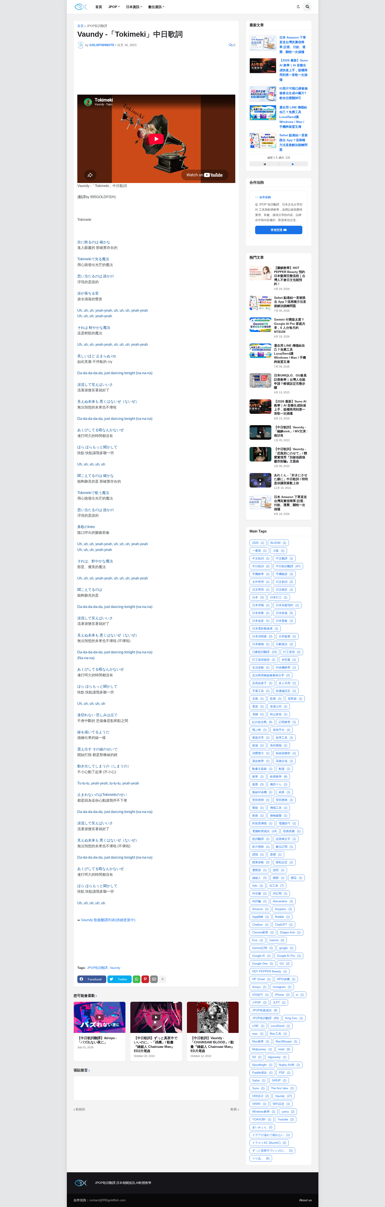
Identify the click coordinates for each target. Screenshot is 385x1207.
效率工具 (284, 737)
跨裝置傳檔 (262, 823)
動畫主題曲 (262, 768)
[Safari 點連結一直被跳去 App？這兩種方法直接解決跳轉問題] (260, 303)
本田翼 (289, 659)
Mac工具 (278, 1033)
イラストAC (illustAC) (269, 1142)
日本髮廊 (287, 636)
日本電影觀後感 (265, 628)
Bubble (282, 916)
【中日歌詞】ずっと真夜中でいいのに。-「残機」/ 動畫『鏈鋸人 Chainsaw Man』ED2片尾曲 (155, 1044)
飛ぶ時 (259, 730)
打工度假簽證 (263, 659)
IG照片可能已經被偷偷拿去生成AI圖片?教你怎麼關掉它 (293, 93)
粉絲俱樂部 (286, 753)
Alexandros (283, 901)
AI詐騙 (259, 901)
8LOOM (278, 543)
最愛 (258, 784)
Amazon (260, 909)
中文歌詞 (260, 558)
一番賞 (259, 550)
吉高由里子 (262, 683)
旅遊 (258, 745)
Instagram (282, 987)
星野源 (295, 698)
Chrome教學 (263, 932)
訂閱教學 (287, 722)
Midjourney (262, 1049)
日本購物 (260, 644)
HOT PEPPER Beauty (269, 971)
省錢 (258, 714)
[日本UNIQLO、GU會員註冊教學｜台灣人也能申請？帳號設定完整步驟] (260, 380)
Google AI (261, 955)
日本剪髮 (284, 620)
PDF (284, 1072)
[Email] (154, 979)
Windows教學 (263, 1111)
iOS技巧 (260, 994)
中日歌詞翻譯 (288, 566)
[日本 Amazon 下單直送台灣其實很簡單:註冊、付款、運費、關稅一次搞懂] (260, 502)
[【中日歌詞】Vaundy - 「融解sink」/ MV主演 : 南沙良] (260, 432)
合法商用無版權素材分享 (271, 675)
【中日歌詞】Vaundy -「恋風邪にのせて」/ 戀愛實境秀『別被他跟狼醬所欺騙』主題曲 (290, 455)
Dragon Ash (290, 932)
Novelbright (262, 1065)
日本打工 (278, 597)
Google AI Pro (289, 955)
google (286, 948)
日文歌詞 (284, 581)
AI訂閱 (280, 893)
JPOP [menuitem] (112, 7)
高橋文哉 (284, 761)
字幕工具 (260, 691)
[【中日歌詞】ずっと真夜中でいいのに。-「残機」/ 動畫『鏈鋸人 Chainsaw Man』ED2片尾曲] (156, 1017)
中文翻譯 (284, 558)
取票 (275, 698)
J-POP (259, 1002)
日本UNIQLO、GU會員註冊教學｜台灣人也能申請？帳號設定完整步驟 (290, 381)
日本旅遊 (284, 613)
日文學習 (260, 589)
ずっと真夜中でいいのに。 (272, 1150)
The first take (282, 1088)
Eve (257, 940)
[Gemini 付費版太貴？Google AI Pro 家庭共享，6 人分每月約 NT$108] (260, 324)
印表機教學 (286, 667)
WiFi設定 (281, 1103)
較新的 (80, 1109)
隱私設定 (284, 862)
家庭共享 (260, 737)
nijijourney (277, 1057)
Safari (258, 1080)
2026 (258, 543)
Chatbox (260, 924)
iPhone (282, 994)
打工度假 (291, 652)
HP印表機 (286, 979)
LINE (258, 1026)
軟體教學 (278, 776)
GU (284, 963)
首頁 (80, 25)
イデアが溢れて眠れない (271, 1135)
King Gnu (294, 1018)
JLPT (279, 1002)
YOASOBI (261, 1119)
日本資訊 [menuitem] (132, 7)
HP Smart (261, 979)
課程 (258, 854)
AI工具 (276, 885)
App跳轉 (260, 916)
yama (288, 1111)
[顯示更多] (162, 979)
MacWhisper (286, 1041)
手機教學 (260, 574)
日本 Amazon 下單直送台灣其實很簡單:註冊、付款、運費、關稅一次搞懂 (290, 503)
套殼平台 (281, 730)
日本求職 (260, 605)
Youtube (286, 1119)
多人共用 (287, 683)
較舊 (234, 1109)
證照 (278, 870)
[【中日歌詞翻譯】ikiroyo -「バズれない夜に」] (99, 1017)
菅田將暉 (284, 800)
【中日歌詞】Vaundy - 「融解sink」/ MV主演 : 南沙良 (291, 431)
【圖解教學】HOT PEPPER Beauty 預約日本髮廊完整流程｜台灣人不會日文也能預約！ (289, 276)
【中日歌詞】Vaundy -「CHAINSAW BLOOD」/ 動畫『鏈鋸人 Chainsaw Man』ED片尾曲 (212, 1044)
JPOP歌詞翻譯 (97, 25)
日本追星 (260, 620)
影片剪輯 (260, 846)
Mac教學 (260, 1041)
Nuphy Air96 (289, 1065)
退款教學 (260, 761)
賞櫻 (275, 854)
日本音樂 (260, 613)
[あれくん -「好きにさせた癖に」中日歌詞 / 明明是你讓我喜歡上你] (260, 480)
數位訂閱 (284, 846)
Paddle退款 (262, 1072)
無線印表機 (262, 792)
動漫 (284, 768)
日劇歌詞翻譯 (264, 652)
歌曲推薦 (291, 831)
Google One (262, 963)
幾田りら (278, 784)
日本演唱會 (262, 636)
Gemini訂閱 (262, 948)
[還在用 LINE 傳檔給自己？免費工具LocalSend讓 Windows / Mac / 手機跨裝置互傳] (260, 350)
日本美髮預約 (287, 605)
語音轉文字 (286, 839)
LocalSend (280, 1026)
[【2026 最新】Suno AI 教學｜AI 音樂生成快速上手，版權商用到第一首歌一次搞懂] (260, 406)
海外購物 (278, 745)
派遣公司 (278, 706)
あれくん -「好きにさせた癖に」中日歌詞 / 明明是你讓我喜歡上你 (291, 479)
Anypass (283, 909)
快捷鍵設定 (286, 691)
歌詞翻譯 (260, 839)
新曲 (258, 815)
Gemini (276, 940)
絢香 (284, 792)
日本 (258, 597)
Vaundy (115, 967)
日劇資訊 (284, 644)
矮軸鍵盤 (278, 815)
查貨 (258, 706)
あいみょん (262, 1127)
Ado (257, 885)
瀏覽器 (259, 870)
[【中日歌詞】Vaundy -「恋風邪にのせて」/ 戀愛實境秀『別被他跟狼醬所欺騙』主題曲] (260, 454)
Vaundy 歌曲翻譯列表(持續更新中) (108, 920)
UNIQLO (260, 1096)
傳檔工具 (278, 807)
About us (305, 1200)
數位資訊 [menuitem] (155, 7)
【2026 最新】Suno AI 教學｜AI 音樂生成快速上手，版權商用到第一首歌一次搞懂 (293, 70)
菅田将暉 (260, 800)
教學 (258, 776)
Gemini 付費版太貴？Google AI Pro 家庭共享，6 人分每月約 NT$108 (289, 325)
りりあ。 (260, 1158)
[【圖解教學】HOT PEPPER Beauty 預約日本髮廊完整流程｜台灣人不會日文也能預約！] (260, 273)
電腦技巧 (287, 823)
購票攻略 (260, 862)
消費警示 (260, 753)
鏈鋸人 (259, 878)
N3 (256, 1057)
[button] (298, 7)
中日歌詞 (260, 566)
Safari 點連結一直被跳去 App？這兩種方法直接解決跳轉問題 (290, 301)
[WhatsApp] (136, 979)
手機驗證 (284, 574)
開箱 (258, 807)
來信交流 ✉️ (279, 230)
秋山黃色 (278, 714)
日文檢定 (284, 589)
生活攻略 (260, 667)
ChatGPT (284, 924)
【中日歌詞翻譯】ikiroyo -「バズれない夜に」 (97, 1040)
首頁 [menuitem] (98, 7)
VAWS (259, 1103)
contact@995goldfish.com (107, 1200)
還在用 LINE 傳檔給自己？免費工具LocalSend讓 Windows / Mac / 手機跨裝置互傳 (293, 117)
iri (300, 994)
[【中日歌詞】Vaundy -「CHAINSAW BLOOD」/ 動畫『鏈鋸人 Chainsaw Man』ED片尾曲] (213, 1017)
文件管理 (260, 581)
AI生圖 (259, 893)
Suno (258, 1088)
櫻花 (296, 878)
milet (284, 1049)
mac (257, 1033)
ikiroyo (259, 987)
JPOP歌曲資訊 (264, 1010)
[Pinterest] (145, 979)
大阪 (278, 550)
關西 (278, 878)
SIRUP (279, 1080)
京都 (258, 698)
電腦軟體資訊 (264, 831)
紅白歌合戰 (262, 722)
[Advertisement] (160, 66)
